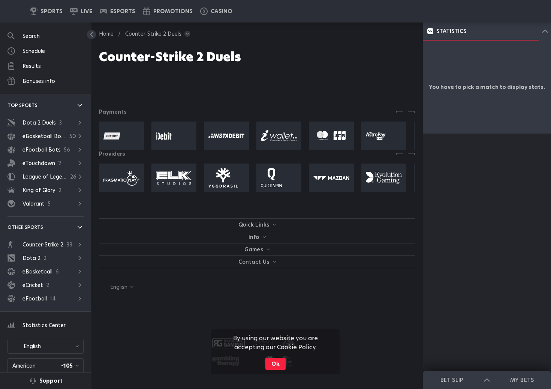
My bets (521, 380)
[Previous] (399, 112)
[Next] (411, 112)
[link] (46, 11)
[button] (216, 11)
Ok (275, 364)
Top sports (22, 105)
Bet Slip (451, 380)
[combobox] (45, 346)
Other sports (25, 227)
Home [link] (106, 34)
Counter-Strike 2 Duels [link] (153, 34)
